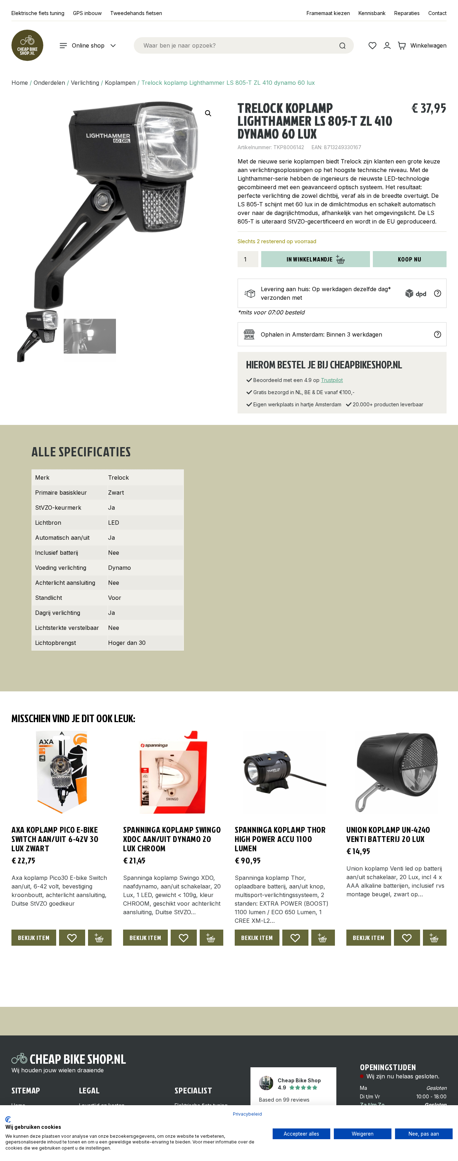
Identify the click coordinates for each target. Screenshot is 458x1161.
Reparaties (407, 13)
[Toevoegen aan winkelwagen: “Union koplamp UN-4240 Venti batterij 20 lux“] (435, 938)
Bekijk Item (34, 937)
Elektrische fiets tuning (37, 13)
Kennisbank (372, 13)
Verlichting (85, 82)
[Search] (342, 45)
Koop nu (409, 259)
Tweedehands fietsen (136, 13)
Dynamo (119, 567)
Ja (111, 507)
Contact (437, 13)
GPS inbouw (87, 13)
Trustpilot (332, 380)
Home (19, 82)
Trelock (118, 477)
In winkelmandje (310, 259)
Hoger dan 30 (127, 642)
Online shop (88, 45)
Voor (114, 597)
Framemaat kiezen (328, 13)
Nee (113, 552)
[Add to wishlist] (72, 938)
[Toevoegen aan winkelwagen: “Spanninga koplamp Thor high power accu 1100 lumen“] (323, 938)
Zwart (116, 492)
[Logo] (27, 45)
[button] (208, 113)
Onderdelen (49, 82)
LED (113, 522)
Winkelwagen (428, 45)
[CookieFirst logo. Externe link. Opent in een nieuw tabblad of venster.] (8, 1119)
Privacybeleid (247, 1114)
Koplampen (120, 82)
